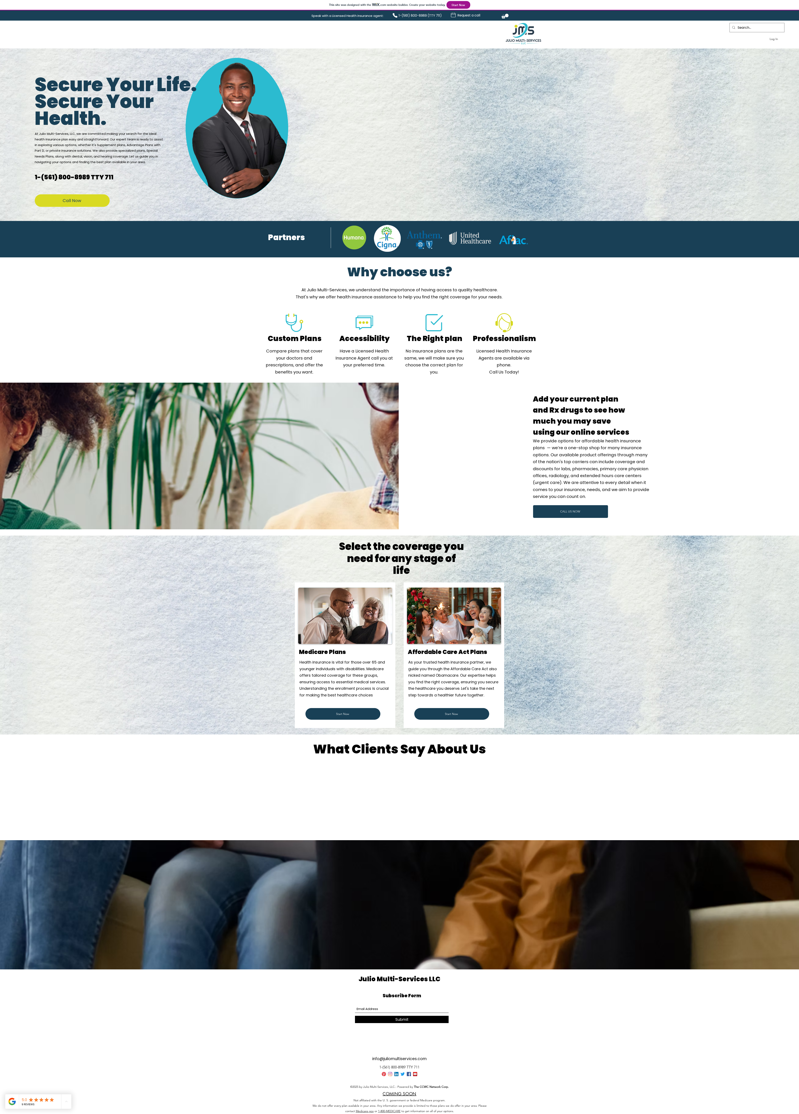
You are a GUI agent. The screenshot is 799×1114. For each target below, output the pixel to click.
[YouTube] (415, 1074)
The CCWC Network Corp (431, 1087)
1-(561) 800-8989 (63, 177)
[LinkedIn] (396, 1074)
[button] (505, 16)
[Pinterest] (384, 1074)
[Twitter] (403, 1074)
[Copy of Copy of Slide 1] (399, 825)
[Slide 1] (392, 825)
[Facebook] (409, 1074)
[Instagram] (390, 1074)
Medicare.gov (365, 1111)
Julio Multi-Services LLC (399, 979)
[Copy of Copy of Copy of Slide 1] (407, 825)
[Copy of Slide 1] (395, 825)
